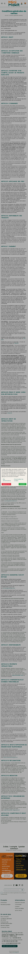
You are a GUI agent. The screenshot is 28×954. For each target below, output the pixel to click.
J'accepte (22, 484)
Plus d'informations (7, 479)
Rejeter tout (6, 484)
